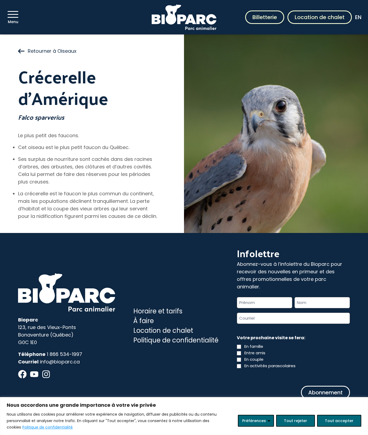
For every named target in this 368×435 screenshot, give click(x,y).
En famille (253, 346)
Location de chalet (320, 17)
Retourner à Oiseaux (52, 51)
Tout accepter (339, 420)
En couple (253, 359)
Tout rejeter (295, 420)
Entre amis (254, 353)
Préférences (254, 420)
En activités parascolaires (270, 366)
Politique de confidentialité (47, 427)
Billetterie (264, 17)
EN (358, 17)
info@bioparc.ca (60, 361)
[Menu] (13, 14)
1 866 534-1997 (64, 354)
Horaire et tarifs (157, 311)
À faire (143, 320)
